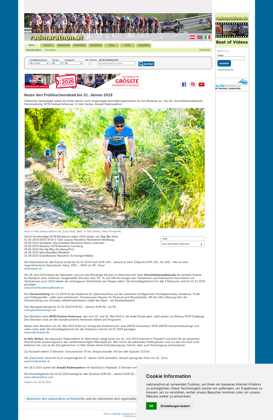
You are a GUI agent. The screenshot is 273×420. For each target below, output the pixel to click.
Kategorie (69, 60)
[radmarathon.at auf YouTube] (201, 87)
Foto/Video (80, 45)
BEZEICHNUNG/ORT (109, 60)
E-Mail (220, 55)
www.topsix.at (32, 268)
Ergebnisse (64, 45)
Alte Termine (91, 60)
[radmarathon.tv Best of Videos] (231, 30)
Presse (107, 414)
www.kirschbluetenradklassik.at (43, 287)
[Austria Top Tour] (83, 88)
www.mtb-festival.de (36, 332)
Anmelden (143, 45)
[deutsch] (191, 38)
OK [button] (151, 406)
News (32, 45)
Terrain (55, 60)
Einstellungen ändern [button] (175, 406)
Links (128, 45)
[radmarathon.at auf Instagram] (192, 87)
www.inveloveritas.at (37, 361)
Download (95, 45)
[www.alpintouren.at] (231, 84)
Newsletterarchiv (225, 70)
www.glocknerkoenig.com (40, 310)
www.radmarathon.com (38, 377)
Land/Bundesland (38, 60)
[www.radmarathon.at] (54, 40)
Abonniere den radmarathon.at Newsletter (55, 398)
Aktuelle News (33, 50)
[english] (198, 38)
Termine (48, 45)
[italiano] (206, 38)
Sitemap (116, 414)
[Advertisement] (118, 6)
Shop (112, 45)
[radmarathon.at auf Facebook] (183, 87)
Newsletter (50, 50)
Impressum (127, 414)
